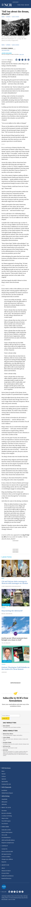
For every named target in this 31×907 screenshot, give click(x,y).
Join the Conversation (7, 53)
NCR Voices (6, 604)
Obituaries (4, 802)
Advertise (4, 804)
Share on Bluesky (16, 60)
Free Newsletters (6, 837)
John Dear (4, 672)
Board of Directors (6, 878)
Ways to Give (5, 818)
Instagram (20, 892)
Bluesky (9, 892)
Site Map (25, 896)
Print (28, 60)
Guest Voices (15, 16)
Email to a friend (25, 60)
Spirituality (5, 781)
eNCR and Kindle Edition (8, 840)
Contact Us (4, 849)
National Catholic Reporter (4, 887)
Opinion (8, 16)
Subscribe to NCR (6, 829)
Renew (22, 4)
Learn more (21, 54)
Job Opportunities (6, 854)
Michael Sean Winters (7, 613)
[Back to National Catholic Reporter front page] (8, 5)
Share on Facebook (19, 60)
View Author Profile (5, 50)
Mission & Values (6, 870)
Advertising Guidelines (6, 896)
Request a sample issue (8, 842)
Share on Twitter (22, 60)
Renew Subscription (7, 832)
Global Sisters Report (7, 793)
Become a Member (6, 813)
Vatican (3, 773)
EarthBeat (4, 790)
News (3, 16)
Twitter (12, 892)
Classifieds (4, 799)
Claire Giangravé (6, 586)
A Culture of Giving (7, 816)
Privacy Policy (5, 873)
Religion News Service (15, 586)
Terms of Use (14, 896)
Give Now (4, 810)
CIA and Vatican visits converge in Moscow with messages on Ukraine (15, 582)
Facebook (14, 892)
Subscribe (27, 4)
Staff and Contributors (8, 876)
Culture (4, 776)
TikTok (22, 892)
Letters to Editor (6, 856)
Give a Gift (4, 835)
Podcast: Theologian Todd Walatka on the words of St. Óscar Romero (15, 668)
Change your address (7, 859)
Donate (19, 4)
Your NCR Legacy (6, 821)
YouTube (17, 892)
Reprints (4, 862)
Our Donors (5, 823)
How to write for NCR (7, 851)
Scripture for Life (6, 784)
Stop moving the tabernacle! (12, 611)
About (3, 868)
